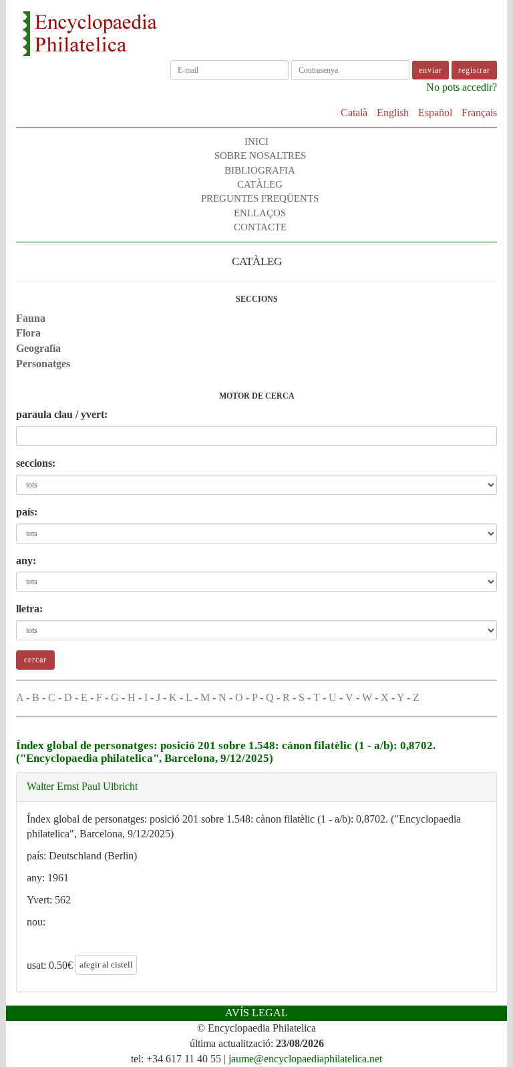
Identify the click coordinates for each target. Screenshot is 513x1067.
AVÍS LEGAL (256, 1012)
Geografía (38, 348)
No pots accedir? (461, 87)
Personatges (43, 363)
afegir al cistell (106, 964)
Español (435, 112)
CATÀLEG (260, 184)
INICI (256, 141)
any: (26, 560)
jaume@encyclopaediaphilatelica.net (305, 1058)
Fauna (30, 318)
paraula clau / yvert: (62, 414)
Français (479, 112)
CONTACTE (260, 227)
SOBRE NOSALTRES (260, 155)
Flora (28, 333)
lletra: (29, 608)
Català (354, 112)
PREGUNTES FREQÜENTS (260, 198)
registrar (474, 70)
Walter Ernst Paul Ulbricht (82, 786)
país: (26, 511)
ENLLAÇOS (260, 213)
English (393, 112)
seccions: (35, 463)
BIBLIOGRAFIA (259, 170)
